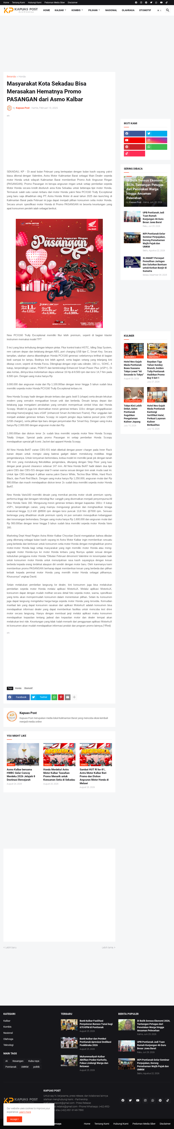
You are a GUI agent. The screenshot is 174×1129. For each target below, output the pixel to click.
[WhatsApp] (54, 697)
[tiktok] (167, 2)
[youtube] (161, 2)
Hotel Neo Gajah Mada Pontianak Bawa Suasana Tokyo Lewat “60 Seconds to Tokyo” (134, 368)
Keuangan (18, 1061)
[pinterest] (146, 2)
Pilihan (93, 10)
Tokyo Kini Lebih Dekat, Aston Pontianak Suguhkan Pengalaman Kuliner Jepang (133, 413)
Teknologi (8, 1045)
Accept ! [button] (14, 1119)
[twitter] (151, 2)
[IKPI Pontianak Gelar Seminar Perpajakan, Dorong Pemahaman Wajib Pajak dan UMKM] (132, 237)
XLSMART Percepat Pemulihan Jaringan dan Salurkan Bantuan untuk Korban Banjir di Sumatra (155, 264)
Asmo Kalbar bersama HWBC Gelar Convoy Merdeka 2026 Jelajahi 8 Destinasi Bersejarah (21, 774)
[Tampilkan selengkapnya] (74, 697)
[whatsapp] (156, 2)
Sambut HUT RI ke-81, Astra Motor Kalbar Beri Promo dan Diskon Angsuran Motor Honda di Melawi (94, 776)
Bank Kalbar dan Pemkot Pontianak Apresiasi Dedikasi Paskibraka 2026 (95, 1042)
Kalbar (59, 10)
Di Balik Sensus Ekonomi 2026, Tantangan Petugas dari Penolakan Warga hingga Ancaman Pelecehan (153, 1025)
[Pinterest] (61, 697)
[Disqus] (59, 896)
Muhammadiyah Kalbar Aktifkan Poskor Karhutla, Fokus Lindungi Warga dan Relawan (94, 1061)
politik (36, 1066)
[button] (159, 10)
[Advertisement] (87, 44)
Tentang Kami (18, 2)
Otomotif (145, 10)
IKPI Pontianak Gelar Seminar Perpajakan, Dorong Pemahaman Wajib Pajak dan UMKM (154, 240)
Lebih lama (107, 947)
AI (6, 1061)
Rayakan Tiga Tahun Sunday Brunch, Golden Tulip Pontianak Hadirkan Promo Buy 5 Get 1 (156, 369)
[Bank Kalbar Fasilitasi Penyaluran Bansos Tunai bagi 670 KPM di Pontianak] (69, 1024)
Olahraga (128, 10)
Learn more (25, 1112)
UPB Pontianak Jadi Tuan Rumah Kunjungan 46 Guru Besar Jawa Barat (153, 217)
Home (6, 2)
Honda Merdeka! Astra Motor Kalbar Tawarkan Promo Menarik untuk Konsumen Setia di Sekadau (59, 774)
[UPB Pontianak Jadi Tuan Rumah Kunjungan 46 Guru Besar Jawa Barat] (132, 216)
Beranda (11, 76)
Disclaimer (72, 2)
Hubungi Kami (34, 2)
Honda (22, 76)
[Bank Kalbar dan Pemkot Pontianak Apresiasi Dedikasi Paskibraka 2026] (69, 1042)
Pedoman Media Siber (55, 2)
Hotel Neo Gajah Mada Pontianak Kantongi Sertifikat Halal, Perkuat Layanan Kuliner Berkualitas (156, 415)
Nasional (111, 10)
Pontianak (10, 1066)
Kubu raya (33, 1061)
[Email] (68, 697)
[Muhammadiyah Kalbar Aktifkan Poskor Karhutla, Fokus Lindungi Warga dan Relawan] (69, 1060)
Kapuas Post (28, 713)
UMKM (24, 1066)
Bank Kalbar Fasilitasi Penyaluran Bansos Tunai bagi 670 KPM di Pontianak (96, 1024)
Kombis (76, 10)
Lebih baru (10, 947)
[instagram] (141, 2)
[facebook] (136, 2)
